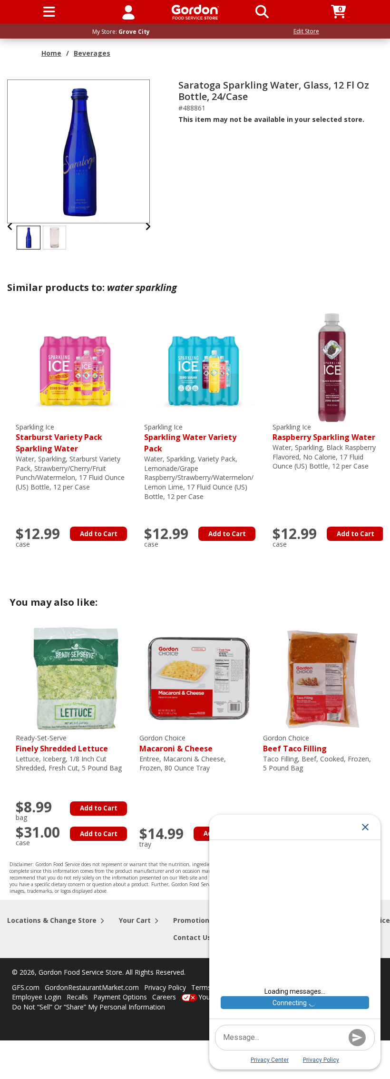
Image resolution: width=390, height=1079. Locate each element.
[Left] (10, 226)
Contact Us (192, 937)
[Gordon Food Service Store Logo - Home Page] (195, 12)
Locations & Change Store (52, 920)
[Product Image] (79, 150)
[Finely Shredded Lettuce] (75, 677)
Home (51, 53)
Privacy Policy (165, 987)
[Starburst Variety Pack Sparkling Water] (75, 366)
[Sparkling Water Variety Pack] (203, 366)
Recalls (77, 996)
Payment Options (120, 996)
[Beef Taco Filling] (322, 677)
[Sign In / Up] (128, 12)
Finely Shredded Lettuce (62, 743)
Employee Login (36, 996)
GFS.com (25, 987)
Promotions (193, 920)
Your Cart (135, 920)
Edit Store (306, 31)
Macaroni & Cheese (176, 743)
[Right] (148, 226)
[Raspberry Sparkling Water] (332, 366)
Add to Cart (98, 534)
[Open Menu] (49, 12)
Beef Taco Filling (295, 743)
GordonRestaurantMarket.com (92, 987)
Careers (164, 996)
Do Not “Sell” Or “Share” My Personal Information (88, 1006)
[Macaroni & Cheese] (199, 677)
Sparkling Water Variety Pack (190, 438)
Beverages (92, 53)
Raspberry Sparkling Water (324, 432)
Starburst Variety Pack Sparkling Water (59, 438)
